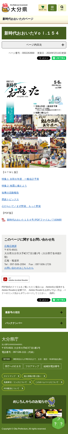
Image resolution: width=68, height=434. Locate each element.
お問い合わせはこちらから (19, 268)
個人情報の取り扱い (32, 376)
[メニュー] (52, 7)
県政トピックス (10, 199)
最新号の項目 (12, 312)
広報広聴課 (10, 246)
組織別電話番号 (51, 366)
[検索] (62, 7)
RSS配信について (11, 388)
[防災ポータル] (42, 7)
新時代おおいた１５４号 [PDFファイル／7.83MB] (34, 219)
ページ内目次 (34, 44)
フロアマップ (32, 366)
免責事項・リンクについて (15, 382)
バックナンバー (13, 323)
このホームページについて (46, 382)
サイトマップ (9, 376)
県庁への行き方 (13, 366)
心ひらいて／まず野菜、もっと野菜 (21, 206)
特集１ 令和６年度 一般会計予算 (20, 179)
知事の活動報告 (10, 192)
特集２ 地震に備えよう (14, 185)
